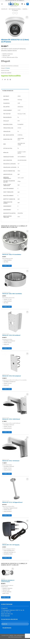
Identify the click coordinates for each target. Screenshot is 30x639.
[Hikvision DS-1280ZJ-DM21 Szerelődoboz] (15, 280)
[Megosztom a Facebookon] (2, 79)
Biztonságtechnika (15, 9)
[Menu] (2, 4)
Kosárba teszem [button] (7, 265)
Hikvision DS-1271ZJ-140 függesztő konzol (12, 502)
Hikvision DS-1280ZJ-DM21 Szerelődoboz (12, 293)
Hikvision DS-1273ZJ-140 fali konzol (10, 460)
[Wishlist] (22, 4)
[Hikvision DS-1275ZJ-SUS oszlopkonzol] (15, 363)
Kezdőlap (4, 9)
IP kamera (15, 10)
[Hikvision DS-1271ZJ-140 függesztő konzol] (15, 489)
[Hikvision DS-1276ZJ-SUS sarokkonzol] (15, 322)
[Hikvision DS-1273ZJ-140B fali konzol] (15, 405)
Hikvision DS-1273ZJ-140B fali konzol (11, 419)
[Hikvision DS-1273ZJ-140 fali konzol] (15, 447)
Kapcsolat (7, 616)
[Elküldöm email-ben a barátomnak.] (7, 79)
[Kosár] (27, 4)
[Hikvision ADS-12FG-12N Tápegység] (15, 530)
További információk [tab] (7, 90)
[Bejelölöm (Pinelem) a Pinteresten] (10, 79)
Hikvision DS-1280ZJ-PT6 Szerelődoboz (11, 254)
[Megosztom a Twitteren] (5, 79)
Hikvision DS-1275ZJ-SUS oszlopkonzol (11, 376)
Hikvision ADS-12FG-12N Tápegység (10, 544)
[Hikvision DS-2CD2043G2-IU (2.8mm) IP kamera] (7, 572)
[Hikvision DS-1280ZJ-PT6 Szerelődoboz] (15, 241)
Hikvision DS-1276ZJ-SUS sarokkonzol (11, 335)
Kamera (25, 9)
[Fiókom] (24, 4)
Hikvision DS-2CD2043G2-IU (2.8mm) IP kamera (7, 581)
